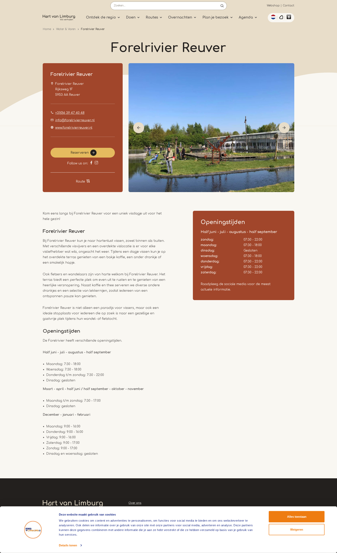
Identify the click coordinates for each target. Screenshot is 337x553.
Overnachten (180, 17)
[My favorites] (281, 18)
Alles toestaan (296, 516)
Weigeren (296, 529)
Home (47, 29)
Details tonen (68, 545)
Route (80, 181)
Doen (131, 17)
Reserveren (80, 152)
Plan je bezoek (215, 17)
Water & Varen (66, 29)
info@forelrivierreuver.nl (75, 120)
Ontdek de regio (101, 17)
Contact (288, 5)
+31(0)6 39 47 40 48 (69, 113)
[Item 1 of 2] (211, 127)
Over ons (135, 503)
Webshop (273, 5)
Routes (152, 17)
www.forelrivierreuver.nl (73, 127)
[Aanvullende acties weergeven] (272, 17)
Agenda (246, 17)
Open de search (222, 6)
